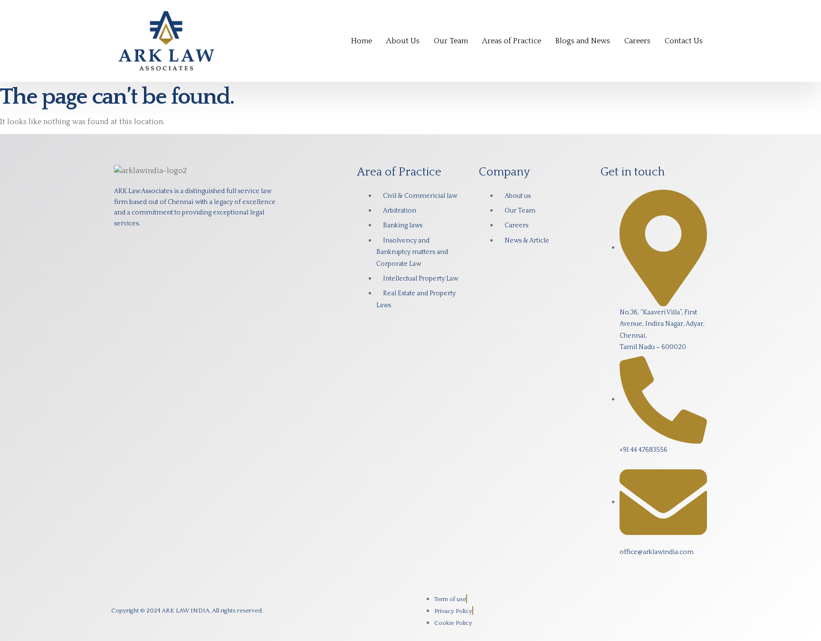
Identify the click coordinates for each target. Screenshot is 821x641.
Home (361, 41)
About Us (403, 41)
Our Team (451, 41)
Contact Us (684, 41)
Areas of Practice (511, 41)
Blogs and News (582, 41)
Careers (637, 41)
